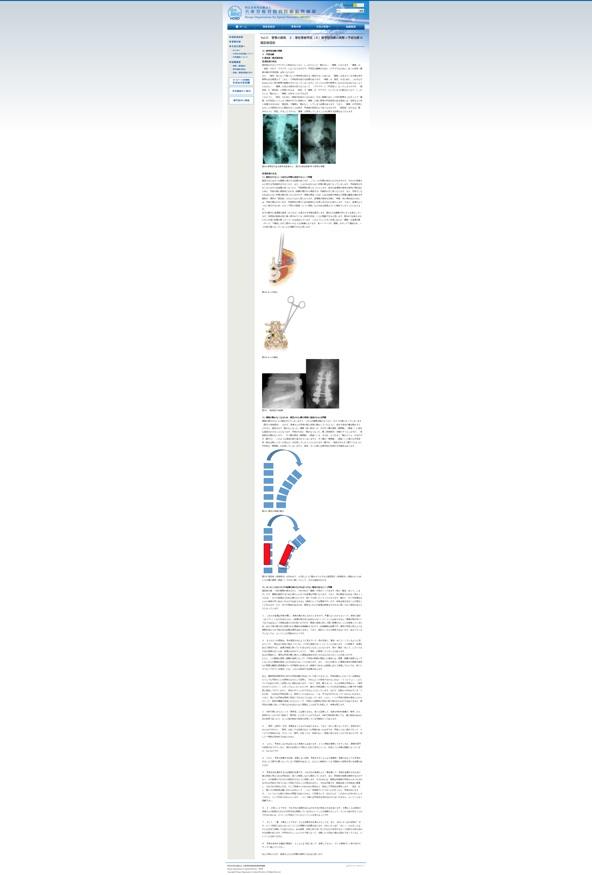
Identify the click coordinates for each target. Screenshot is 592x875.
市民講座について (241, 57)
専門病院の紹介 (241, 69)
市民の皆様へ (323, 27)
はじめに (241, 50)
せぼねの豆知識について (241, 54)
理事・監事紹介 (241, 65)
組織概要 (351, 27)
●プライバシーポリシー (356, 866)
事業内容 (296, 27)
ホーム (241, 27)
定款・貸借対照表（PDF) (241, 73)
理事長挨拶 (268, 27)
